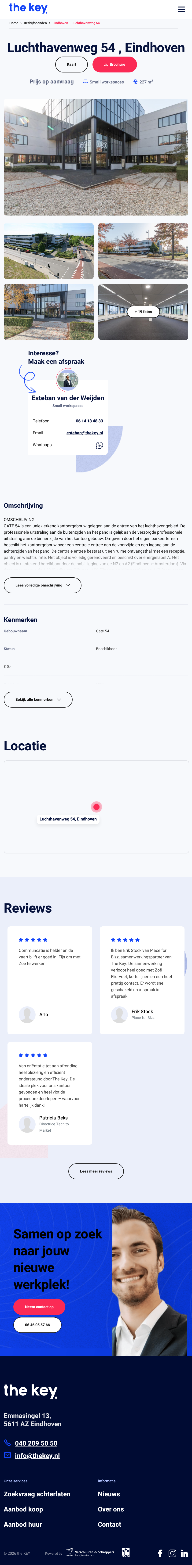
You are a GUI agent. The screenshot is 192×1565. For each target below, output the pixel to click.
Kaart (71, 64)
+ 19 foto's (143, 312)
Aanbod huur (23, 1524)
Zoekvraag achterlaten (37, 1494)
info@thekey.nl (37, 1456)
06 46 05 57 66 (37, 1325)
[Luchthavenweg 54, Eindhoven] (96, 807)
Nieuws (109, 1494)
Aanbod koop (23, 1509)
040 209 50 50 (36, 1443)
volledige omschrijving (39, 585)
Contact (109, 1524)
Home (13, 23)
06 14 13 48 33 (89, 421)
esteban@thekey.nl (84, 433)
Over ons (111, 1509)
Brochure (117, 64)
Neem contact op (39, 1307)
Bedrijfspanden (35, 23)
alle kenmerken (34, 699)
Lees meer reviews (96, 1171)
